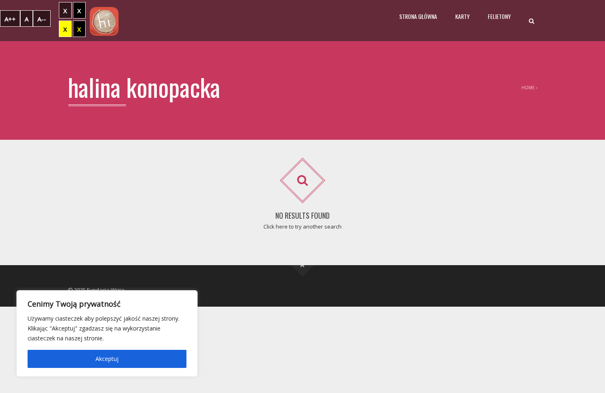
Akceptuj (107, 359)
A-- (41, 19)
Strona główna (418, 16)
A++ (10, 19)
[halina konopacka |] (104, 20)
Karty (462, 16)
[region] (107, 333)
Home (528, 87)
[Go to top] (302, 265)
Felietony (499, 16)
